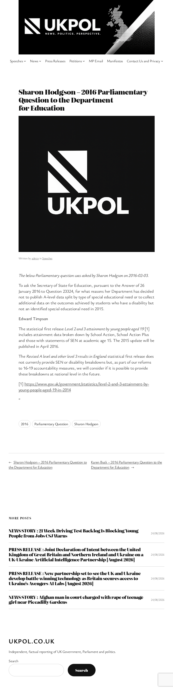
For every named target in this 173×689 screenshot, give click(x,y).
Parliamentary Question (51, 423)
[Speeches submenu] (25, 61)
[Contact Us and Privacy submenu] (162, 61)
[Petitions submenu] (84, 61)
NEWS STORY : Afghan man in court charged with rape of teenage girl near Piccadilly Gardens (76, 600)
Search (13, 660)
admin (35, 258)
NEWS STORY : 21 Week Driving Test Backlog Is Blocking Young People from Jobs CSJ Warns (73, 533)
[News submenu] (40, 61)
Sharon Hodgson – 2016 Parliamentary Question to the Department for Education (48, 465)
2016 (24, 423)
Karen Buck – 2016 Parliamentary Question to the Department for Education (126, 465)
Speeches (47, 258)
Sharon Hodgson (86, 423)
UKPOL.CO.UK (32, 641)
